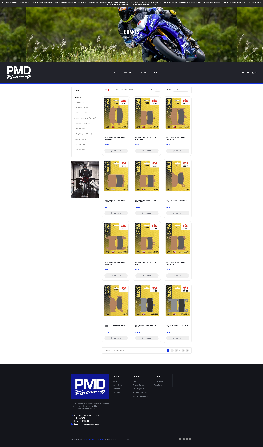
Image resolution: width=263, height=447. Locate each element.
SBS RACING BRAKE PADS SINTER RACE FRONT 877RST (145, 263)
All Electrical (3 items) (81, 108)
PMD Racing (158, 381)
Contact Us (116, 392)
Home (127, 38)
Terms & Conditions (140, 396)
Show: (151, 90)
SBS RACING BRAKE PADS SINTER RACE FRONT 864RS (145, 138)
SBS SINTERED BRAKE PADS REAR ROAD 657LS (176, 201)
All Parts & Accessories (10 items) (85, 118)
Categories (77, 98)
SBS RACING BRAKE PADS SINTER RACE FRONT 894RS (114, 263)
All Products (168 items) (82, 123)
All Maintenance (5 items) (82, 113)
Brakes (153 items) (80, 139)
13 (183, 350)
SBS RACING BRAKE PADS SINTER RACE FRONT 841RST (114, 138)
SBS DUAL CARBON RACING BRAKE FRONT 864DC (146, 326)
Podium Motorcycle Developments (93, 439)
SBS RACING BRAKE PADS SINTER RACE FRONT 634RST (145, 201)
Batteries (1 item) (79, 129)
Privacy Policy (138, 385)
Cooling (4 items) (79, 150)
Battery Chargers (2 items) (83, 134)
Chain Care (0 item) (80, 144)
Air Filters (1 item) (79, 102)
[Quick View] (105, 107)
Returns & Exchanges (141, 392)
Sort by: (168, 90)
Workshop (116, 389)
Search (135, 381)
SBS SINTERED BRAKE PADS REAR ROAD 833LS (114, 326)
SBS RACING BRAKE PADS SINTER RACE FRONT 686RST (176, 138)
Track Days (158, 385)
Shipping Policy (139, 389)
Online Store (117, 385)
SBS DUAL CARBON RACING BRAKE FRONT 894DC (177, 326)
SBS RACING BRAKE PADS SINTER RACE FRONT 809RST (176, 263)
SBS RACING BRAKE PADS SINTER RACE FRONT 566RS (114, 201)
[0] (253, 73)
